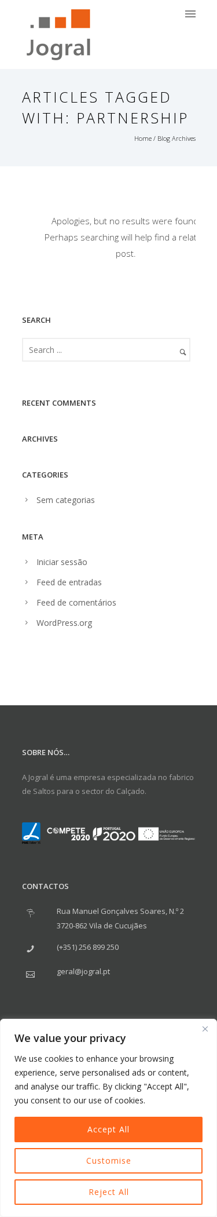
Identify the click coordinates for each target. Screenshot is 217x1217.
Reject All (109, 1191)
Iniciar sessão (61, 561)
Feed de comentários (76, 602)
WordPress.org (64, 622)
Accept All (108, 1129)
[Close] (205, 1029)
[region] (108, 1118)
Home (143, 138)
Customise (108, 1160)
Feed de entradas (69, 582)
